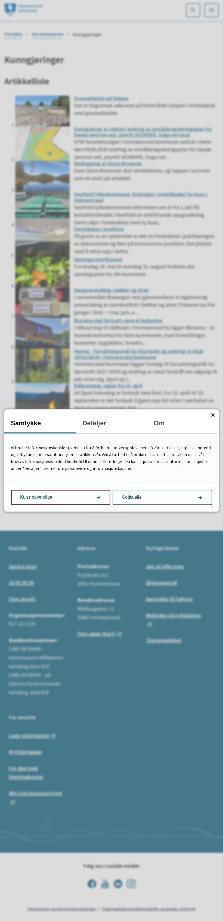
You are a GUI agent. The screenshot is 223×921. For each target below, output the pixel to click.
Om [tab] (159, 423)
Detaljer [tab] (94, 423)
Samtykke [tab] (26, 423)
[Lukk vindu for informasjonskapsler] (213, 415)
